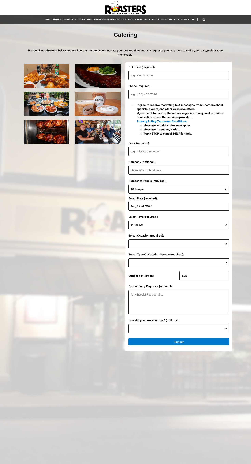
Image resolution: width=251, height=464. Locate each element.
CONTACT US (165, 19)
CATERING (68, 19)
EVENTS (138, 19)
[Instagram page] (204, 19)
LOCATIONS (127, 19)
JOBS (176, 19)
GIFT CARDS (150, 19)
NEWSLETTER (187, 19)
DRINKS (57, 19)
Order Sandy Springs (106, 19)
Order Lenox (85, 19)
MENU (48, 19)
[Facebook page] (197, 19)
